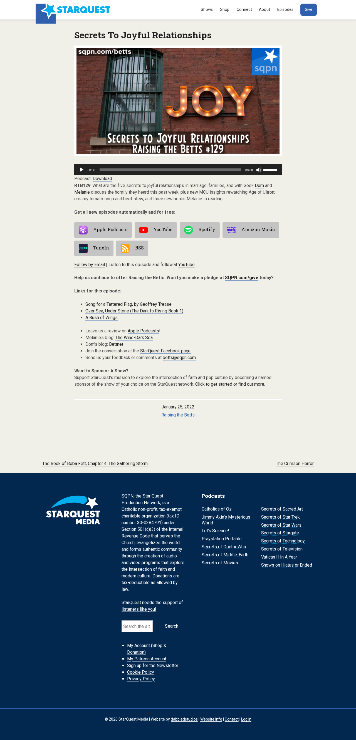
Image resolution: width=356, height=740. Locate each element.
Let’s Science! (215, 531)
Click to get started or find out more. (230, 384)
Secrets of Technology (283, 541)
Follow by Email (89, 264)
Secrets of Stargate (280, 533)
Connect (244, 9)
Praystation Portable (222, 538)
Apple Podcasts (110, 230)
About (264, 9)
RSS (139, 248)
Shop (224, 9)
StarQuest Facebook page (165, 350)
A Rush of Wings (101, 317)
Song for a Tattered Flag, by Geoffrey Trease (128, 304)
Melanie (82, 192)
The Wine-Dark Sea (134, 337)
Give (308, 9)
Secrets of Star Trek (280, 517)
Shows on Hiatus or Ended (286, 565)
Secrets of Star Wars (281, 525)
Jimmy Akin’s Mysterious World (226, 520)
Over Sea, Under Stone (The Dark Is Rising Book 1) (134, 311)
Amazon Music (258, 230)
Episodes (285, 9)
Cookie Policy (140, 672)
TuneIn (101, 248)
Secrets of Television (282, 549)
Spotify (207, 230)
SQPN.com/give (241, 277)
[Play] (81, 170)
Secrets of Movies (220, 562)
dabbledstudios (184, 719)
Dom (259, 185)
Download (102, 178)
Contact (232, 719)
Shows (207, 9)
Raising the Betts (178, 415)
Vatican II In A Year (279, 557)
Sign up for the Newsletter (152, 665)
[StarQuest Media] (74, 9)
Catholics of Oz (217, 509)
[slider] (271, 169)
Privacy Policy (141, 678)
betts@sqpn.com (179, 357)
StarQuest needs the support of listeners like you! (152, 606)
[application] (178, 169)
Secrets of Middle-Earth (225, 554)
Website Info (211, 719)
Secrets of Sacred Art (282, 509)
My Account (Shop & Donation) (146, 649)
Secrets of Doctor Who (224, 546)
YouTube (163, 230)
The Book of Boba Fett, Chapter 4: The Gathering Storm (95, 463)
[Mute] (259, 170)
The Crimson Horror (295, 463)
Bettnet (116, 344)
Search (171, 626)
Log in (246, 719)
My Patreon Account (146, 658)
